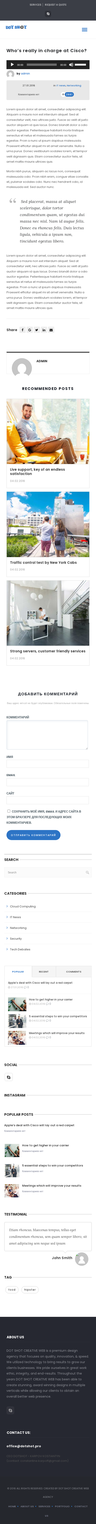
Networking (74, 85)
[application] (48, 64)
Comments (73, 971)
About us (27, 1506)
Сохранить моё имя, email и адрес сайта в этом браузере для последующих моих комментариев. (43, 817)
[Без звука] (71, 64)
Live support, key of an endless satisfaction (37, 471)
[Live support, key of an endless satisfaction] (48, 433)
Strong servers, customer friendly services (48, 651)
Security (16, 939)
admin (25, 73)
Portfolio (62, 1506)
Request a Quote (55, 4)
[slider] (81, 64)
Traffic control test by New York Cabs (43, 562)
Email (10, 775)
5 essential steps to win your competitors (58, 1016)
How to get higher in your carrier (51, 999)
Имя (9, 757)
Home (12, 1506)
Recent (44, 971)
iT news (61, 85)
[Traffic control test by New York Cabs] (48, 526)
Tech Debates (20, 949)
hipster (30, 1290)
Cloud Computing (23, 906)
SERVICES (36, 4)
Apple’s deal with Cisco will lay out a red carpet (40, 983)
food (12, 1290)
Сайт (10, 793)
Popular (18, 971)
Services (44, 1506)
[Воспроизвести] (12, 64)
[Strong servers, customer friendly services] (48, 614)
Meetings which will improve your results (57, 1033)
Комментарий (17, 717)
